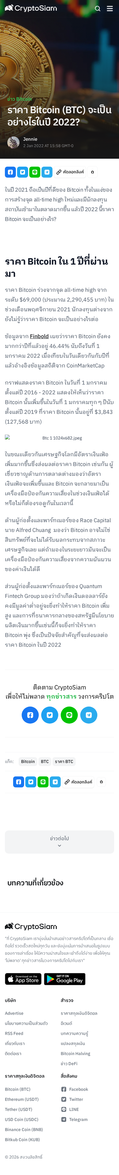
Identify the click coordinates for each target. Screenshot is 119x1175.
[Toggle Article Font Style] (92, 172)
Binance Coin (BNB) (24, 1129)
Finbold (39, 336)
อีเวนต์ (66, 1023)
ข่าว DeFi (69, 1064)
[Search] (97, 8)
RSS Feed (14, 1033)
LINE (74, 1109)
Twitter (76, 1099)
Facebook (78, 1089)
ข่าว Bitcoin (19, 99)
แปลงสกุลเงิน (73, 1043)
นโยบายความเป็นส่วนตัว (26, 1023)
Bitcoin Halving (75, 1053)
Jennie (30, 139)
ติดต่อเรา (13, 1053)
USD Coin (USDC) (21, 1119)
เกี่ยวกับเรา (15, 1043)
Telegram (78, 1119)
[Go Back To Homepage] (31, 9)
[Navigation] (110, 8)
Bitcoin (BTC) (18, 1089)
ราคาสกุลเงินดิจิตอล (79, 1013)
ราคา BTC (64, 761)
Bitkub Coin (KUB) (22, 1140)
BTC (45, 761)
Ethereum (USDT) (22, 1099)
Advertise (14, 1013)
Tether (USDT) (18, 1109)
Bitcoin (28, 761)
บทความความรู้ (74, 1033)
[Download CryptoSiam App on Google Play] (64, 979)
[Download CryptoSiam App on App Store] (23, 979)
